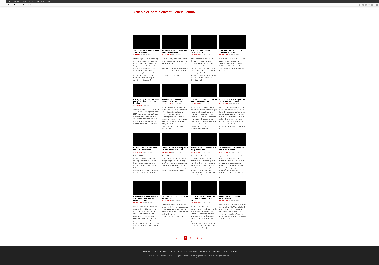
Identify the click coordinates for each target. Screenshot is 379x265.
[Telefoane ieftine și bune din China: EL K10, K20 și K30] (175, 90)
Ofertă (48, 2)
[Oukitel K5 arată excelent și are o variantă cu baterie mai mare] (175, 139)
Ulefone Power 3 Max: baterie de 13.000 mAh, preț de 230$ (232, 100)
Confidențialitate (191, 251)
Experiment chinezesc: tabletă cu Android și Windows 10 (204, 100)
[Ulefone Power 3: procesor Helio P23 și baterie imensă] (204, 139)
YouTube (31, 2)
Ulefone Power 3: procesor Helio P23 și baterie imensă (203, 149)
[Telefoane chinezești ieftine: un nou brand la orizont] (232, 139)
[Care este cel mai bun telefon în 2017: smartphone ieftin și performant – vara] (146, 188)
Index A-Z (234, 251)
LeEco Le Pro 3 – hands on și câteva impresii (230, 197)
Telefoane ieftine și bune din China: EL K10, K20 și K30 (173, 100)
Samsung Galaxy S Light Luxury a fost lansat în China (231, 51)
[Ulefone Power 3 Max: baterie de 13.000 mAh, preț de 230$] (232, 90)
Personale (16, 2)
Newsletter (40, 2)
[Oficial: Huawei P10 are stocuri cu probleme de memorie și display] (204, 188)
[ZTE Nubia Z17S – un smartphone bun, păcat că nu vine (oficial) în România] (146, 90)
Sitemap (180, 251)
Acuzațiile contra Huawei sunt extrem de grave (202, 51)
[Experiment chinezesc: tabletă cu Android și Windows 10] (204, 90)
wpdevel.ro (194, 258)
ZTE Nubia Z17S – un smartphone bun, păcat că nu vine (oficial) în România (146, 101)
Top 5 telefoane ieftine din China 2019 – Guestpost (146, 51)
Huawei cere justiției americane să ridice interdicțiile (174, 51)
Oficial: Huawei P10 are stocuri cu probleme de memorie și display (203, 198)
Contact (225, 251)
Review (24, 2)
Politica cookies (205, 251)
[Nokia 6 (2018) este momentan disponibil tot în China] (146, 139)
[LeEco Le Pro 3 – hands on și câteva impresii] (232, 188)
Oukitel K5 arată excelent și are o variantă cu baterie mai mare (175, 149)
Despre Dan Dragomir (149, 251)
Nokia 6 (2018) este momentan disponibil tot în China (145, 149)
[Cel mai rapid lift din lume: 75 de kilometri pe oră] (175, 188)
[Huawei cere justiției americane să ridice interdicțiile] (175, 42)
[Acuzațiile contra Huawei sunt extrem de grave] (204, 42)
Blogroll (172, 251)
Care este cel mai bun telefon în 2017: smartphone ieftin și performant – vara (145, 198)
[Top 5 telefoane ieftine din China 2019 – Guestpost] (146, 42)
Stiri (9, 2)
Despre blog (163, 251)
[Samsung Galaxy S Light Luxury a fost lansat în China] (232, 42)
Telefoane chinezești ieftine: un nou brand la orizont (231, 149)
